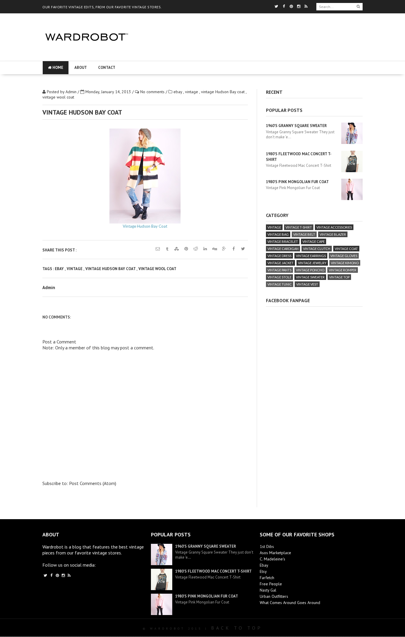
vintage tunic (279, 284)
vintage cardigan (283, 249)
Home (57, 67)
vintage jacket (280, 263)
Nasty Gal (268, 590)
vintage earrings (311, 256)
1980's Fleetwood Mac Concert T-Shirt (213, 571)
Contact (106, 67)
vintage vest (307, 284)
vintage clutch (316, 249)
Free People (271, 584)
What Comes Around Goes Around (290, 602)
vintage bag (278, 234)
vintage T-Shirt (299, 227)
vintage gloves (343, 256)
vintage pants (279, 270)
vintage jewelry (312, 263)
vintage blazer (333, 234)
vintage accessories (334, 227)
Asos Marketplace (275, 552)
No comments (153, 91)
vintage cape (313, 241)
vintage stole (279, 277)
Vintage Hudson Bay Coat (145, 226)
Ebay (264, 565)
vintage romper (342, 270)
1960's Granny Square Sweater (296, 125)
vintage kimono (345, 263)
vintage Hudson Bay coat (223, 91)
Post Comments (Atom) (92, 483)
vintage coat (346, 249)
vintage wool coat (58, 97)
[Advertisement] (250, 54)
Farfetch (267, 577)
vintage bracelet (282, 241)
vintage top (339, 277)
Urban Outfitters (274, 596)
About (80, 67)
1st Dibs (267, 546)
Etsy (263, 571)
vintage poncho (310, 270)
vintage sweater (310, 277)
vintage (192, 91)
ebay (178, 91)
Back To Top (236, 628)
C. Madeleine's (272, 559)
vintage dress (279, 256)
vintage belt (304, 234)
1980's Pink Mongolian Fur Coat (297, 181)
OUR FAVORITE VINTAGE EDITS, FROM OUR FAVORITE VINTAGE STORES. (102, 7)
